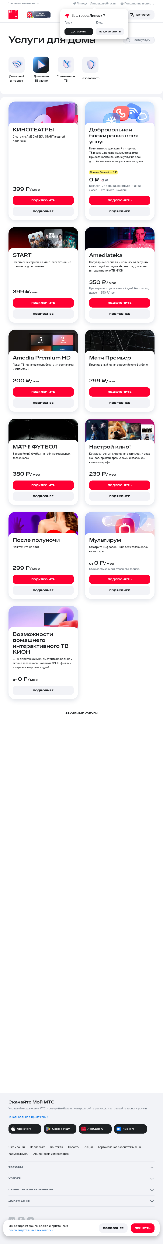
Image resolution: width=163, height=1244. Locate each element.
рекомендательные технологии (30, 1230)
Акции (88, 1147)
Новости (73, 1147)
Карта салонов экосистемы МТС (119, 1147)
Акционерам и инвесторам (51, 1154)
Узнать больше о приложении (28, 1117)
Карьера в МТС (18, 1154)
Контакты (56, 1147)
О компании (16, 1147)
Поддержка (37, 1147)
